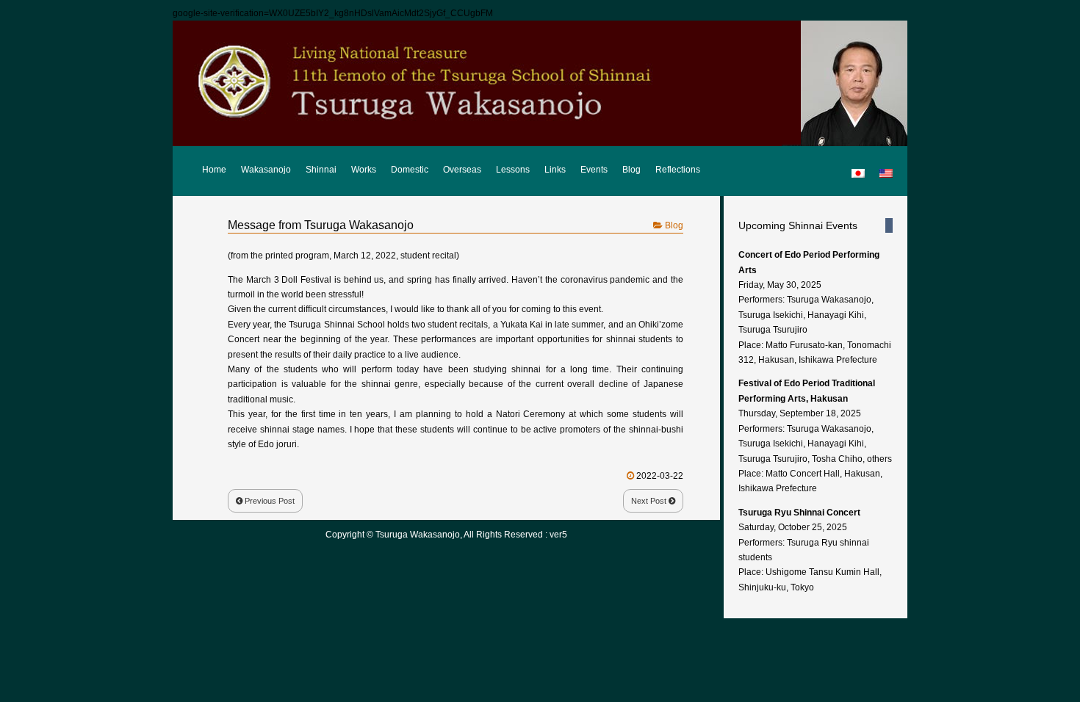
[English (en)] (886, 167)
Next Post (650, 500)
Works (363, 169)
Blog (631, 169)
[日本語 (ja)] (858, 167)
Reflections (677, 169)
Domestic (409, 169)
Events (594, 169)
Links (555, 169)
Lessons (513, 169)
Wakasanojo (266, 169)
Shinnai (321, 169)
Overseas (462, 169)
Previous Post (268, 500)
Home (214, 169)
